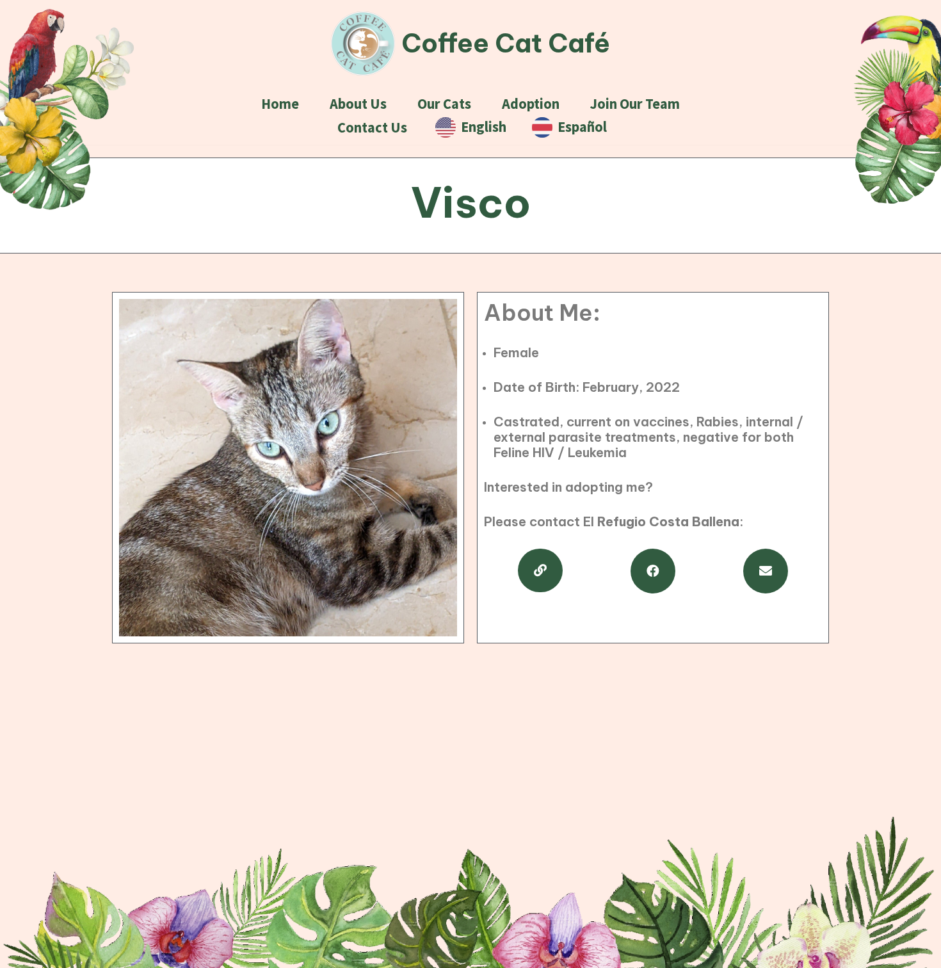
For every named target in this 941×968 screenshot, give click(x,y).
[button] (540, 570)
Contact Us (372, 127)
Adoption (530, 104)
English (481, 127)
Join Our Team (635, 104)
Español (579, 127)
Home (280, 104)
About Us (358, 104)
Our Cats (444, 104)
